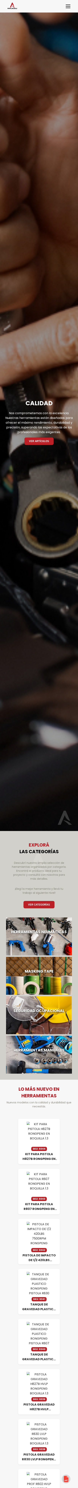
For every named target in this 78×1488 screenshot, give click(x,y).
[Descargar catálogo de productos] (66, 1479)
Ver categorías (39, 904)
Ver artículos (39, 441)
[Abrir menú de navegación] (68, 6)
